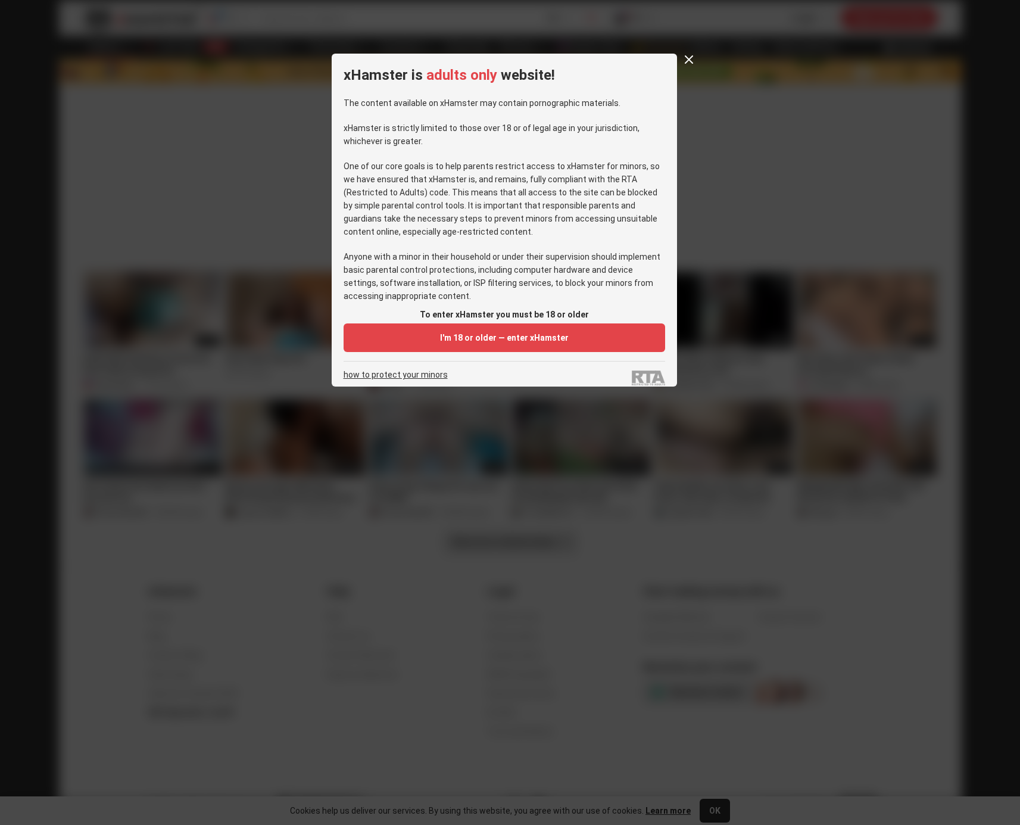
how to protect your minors (396, 375)
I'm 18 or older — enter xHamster (504, 338)
